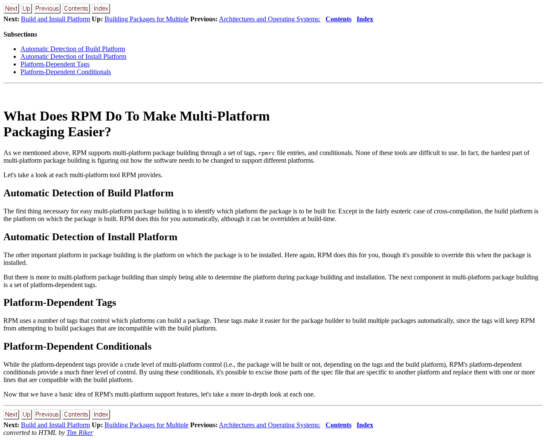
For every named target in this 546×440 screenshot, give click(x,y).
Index (365, 19)
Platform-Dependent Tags (55, 64)
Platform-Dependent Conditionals (65, 71)
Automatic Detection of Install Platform (73, 56)
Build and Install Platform (55, 19)
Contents (338, 19)
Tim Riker (80, 432)
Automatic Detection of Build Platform (72, 48)
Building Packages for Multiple (147, 19)
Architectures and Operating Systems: (269, 19)
